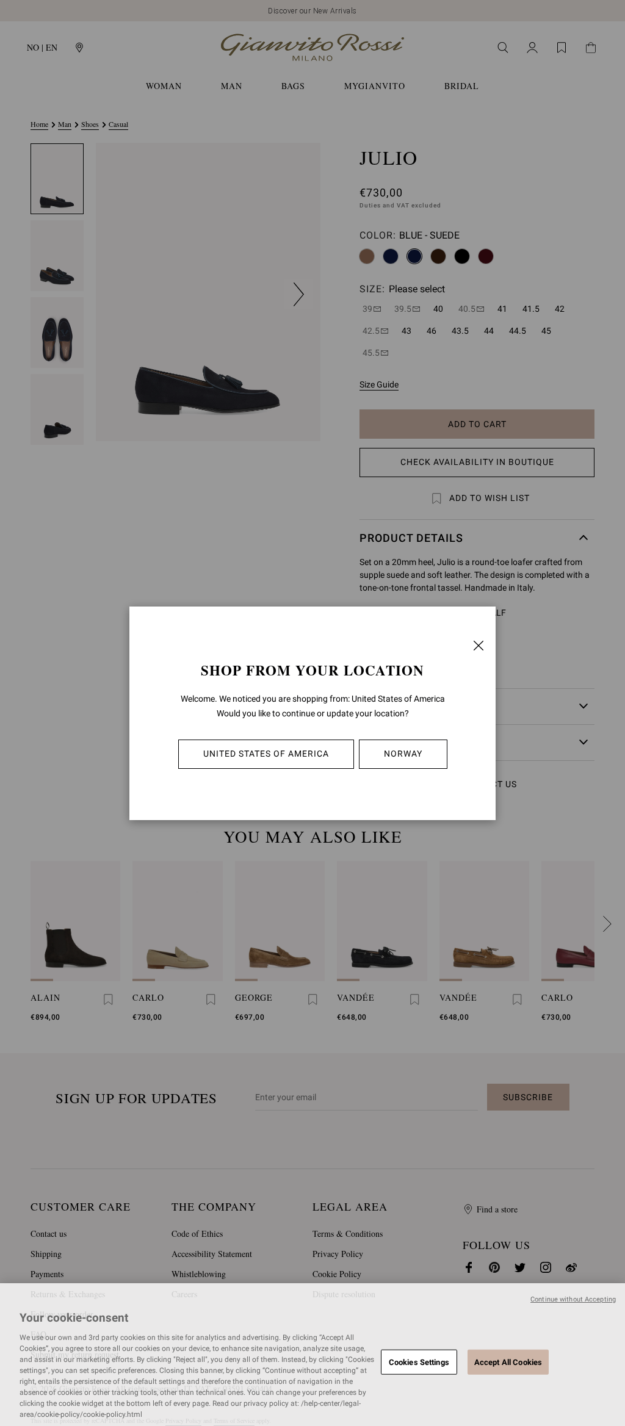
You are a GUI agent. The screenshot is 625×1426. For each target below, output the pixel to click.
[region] (312, 1354)
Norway (403, 753)
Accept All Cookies (508, 1361)
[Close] (478, 645)
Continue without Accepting (573, 1299)
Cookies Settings (419, 1361)
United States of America (266, 753)
